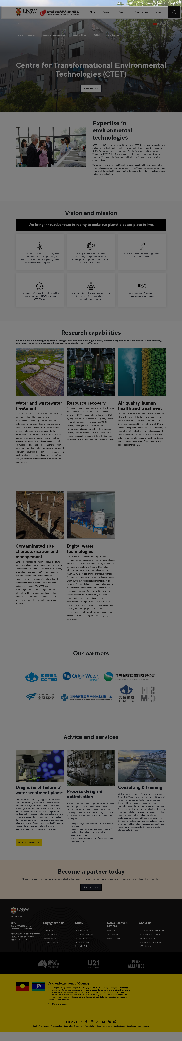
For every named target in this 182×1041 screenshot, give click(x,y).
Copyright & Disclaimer (73, 1026)
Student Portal (82, 942)
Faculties (123, 12)
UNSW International (84, 934)
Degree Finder (81, 938)
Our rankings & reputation (151, 930)
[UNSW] (26, 12)
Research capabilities (53, 34)
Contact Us (173, 3)
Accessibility (90, 1026)
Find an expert (50, 934)
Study (92, 12)
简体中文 (162, 24)
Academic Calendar (83, 946)
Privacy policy (56, 1026)
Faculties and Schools (149, 934)
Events (128, 3)
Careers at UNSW (50, 938)
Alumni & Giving (155, 3)
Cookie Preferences (41, 1026)
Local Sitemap (143, 1026)
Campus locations (147, 938)
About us (160, 12)
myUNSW (139, 3)
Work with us (79, 34)
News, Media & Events (117, 924)
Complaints (131, 1026)
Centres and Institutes (150, 942)
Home (18, 23)
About (31, 34)
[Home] (59, 12)
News (119, 3)
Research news (113, 938)
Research (107, 12)
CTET (97, 34)
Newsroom (111, 930)
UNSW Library (145, 946)
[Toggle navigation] (174, 12)
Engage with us (141, 12)
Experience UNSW (82, 930)
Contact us (113, 34)
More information (29, 842)
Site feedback (119, 1026)
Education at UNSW (51, 942)
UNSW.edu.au (16, 916)
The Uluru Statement (57, 1004)
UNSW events (112, 934)
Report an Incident (104, 1026)
